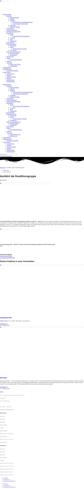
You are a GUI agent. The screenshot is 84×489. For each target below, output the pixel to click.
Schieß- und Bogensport (13, 52)
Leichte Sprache (11, 77)
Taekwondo (13, 41)
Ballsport (9, 16)
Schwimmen (10, 56)
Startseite (2, 167)
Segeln (8, 58)
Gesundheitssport (12, 30)
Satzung (9, 78)
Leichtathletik (10, 42)
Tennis (12, 47)
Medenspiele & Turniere (20, 49)
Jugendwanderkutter (16, 59)
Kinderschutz (10, 80)
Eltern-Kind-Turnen (15, 64)
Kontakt (9, 75)
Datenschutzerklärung (9, 481)
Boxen (11, 35)
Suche (2, 154)
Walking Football (15, 27)
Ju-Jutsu (12, 38)
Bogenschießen (14, 53)
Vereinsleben (7, 67)
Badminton (13, 45)
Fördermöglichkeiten (12, 70)
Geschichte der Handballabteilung (23, 22)
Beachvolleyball (14, 17)
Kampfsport (10, 33)
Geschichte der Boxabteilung (21, 36)
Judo (11, 39)
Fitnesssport (10, 28)
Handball (12, 20)
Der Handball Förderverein (20, 24)
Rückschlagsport (11, 44)
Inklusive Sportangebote (13, 31)
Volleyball (13, 25)
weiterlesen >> (4, 324)
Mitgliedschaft (7, 69)
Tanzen (9, 61)
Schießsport (13, 55)
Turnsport (9, 63)
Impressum (6, 479)
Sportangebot (7, 14)
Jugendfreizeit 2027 (6, 317)
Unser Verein (7, 72)
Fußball (12, 19)
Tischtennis (13, 50)
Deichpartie (3, 377)
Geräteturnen (13, 66)
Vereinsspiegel (11, 81)
